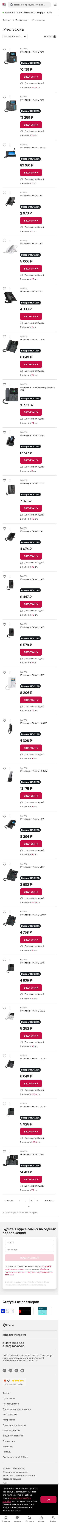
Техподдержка (10, 1414)
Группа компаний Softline (15, 1457)
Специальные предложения (17, 1409)
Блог (49, 12)
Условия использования (15, 1472)
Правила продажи (12, 1479)
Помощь (7, 1451)
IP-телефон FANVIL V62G (32, 1010)
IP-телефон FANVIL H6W (32, 819)
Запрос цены (29, 12)
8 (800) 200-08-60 (13, 12)
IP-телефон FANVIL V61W (32, 339)
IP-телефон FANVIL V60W (33, 914)
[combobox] (15, 36)
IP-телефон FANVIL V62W (32, 1058)
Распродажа (9, 1419)
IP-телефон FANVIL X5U (32, 52)
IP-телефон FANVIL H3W (32, 483)
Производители (11, 1403)
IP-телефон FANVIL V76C (32, 435)
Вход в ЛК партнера (13, 1435)
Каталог (6, 1393)
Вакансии (7, 1446)
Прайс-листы (9, 1398)
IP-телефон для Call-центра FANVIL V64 (37, 388)
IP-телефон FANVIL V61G (32, 962)
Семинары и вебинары (14, 1425)
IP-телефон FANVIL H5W (32, 675)
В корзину (31, 76)
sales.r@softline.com (14, 1334)
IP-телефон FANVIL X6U (32, 100)
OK (48, 1499)
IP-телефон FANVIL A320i (32, 147)
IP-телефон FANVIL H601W (33, 723)
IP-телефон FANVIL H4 (31, 531)
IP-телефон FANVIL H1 (31, 195)
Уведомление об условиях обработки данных (26, 1285)
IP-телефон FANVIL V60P (32, 867)
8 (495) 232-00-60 (13, 1343)
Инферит (41, 12)
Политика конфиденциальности (19, 1475)
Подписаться (29, 1257)
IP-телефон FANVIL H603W (33, 771)
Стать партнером (11, 1430)
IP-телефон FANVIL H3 (31, 243)
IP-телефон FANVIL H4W (32, 579)
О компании (9, 1441)
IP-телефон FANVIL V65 (32, 1154)
